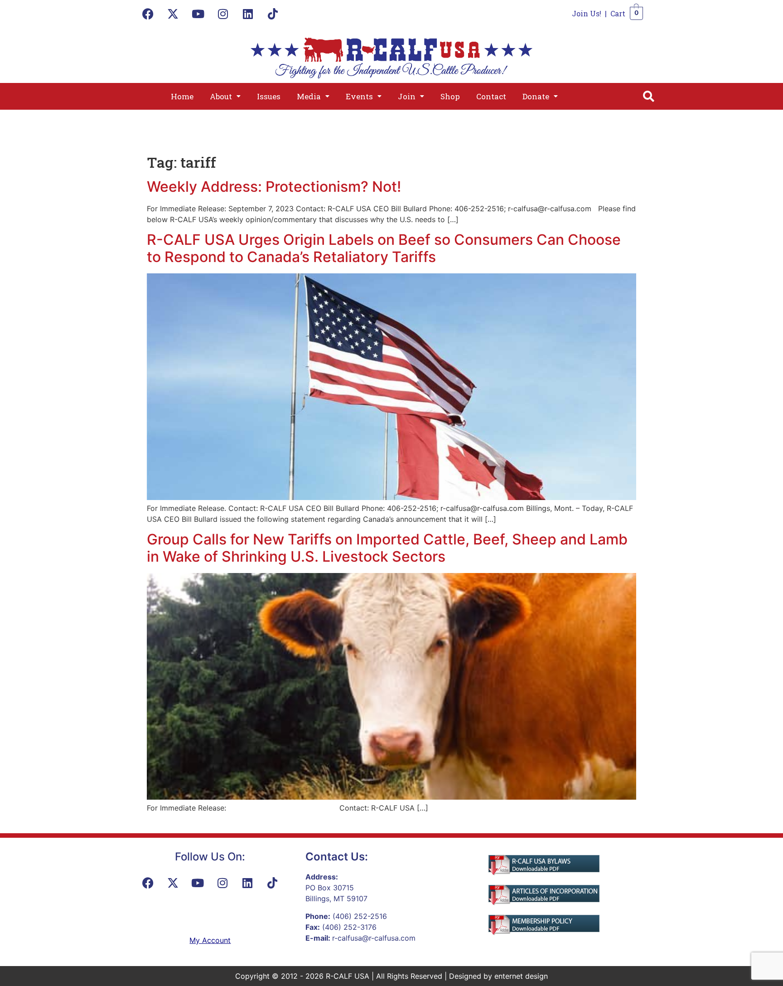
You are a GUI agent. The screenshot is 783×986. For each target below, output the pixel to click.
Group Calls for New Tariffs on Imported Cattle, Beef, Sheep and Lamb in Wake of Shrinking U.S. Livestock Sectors (387, 547)
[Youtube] (198, 13)
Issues (268, 96)
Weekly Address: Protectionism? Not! (274, 186)
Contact (491, 96)
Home (182, 96)
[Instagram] (223, 13)
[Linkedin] (248, 13)
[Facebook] (148, 13)
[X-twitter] (173, 13)
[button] (225, 96)
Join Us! (586, 13)
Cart (617, 13)
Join (407, 96)
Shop (450, 96)
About (221, 96)
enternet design (521, 976)
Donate (535, 96)
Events (359, 96)
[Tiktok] (272, 13)
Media (309, 96)
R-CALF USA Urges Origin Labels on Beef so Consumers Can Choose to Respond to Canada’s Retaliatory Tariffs (384, 248)
